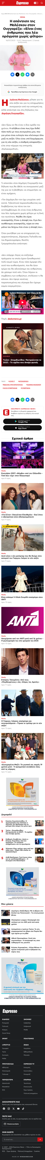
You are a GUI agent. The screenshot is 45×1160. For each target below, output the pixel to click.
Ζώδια (26, 1045)
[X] (13, 1108)
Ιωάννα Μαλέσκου (19, 99)
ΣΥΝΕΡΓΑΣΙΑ (26, 388)
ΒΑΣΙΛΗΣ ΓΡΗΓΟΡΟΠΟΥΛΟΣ (13, 385)
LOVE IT (12, 381)
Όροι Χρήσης (28, 1090)
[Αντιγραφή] (33, 74)
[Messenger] (27, 74)
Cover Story (6, 1033)
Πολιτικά (5, 1074)
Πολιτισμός (29, 1039)
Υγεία (4, 1052)
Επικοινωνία (28, 1087)
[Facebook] (12, 74)
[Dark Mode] (36, 3)
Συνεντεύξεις (28, 1071)
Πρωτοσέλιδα (8, 1064)
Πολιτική (5, 1026)
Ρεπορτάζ (5, 1023)
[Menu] (3, 3)
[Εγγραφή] (40, 1139)
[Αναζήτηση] (42, 3)
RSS (3, 1090)
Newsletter (6, 1087)
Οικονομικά (6, 1071)
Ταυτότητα (27, 1083)
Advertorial (6, 1083)
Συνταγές (5, 1055)
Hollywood (27, 1026)
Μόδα (4, 1058)
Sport (4, 1039)
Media (26, 1030)
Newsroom (26, 40)
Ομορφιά (5, 1048)
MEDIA (22, 17)
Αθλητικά (5, 1067)
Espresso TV (29, 1064)
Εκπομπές (27, 1067)
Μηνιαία (26, 1055)
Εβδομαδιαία (28, 1052)
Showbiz (27, 1019)
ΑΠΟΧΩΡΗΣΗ (23, 381)
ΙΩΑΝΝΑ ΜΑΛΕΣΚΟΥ (34, 385)
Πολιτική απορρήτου (31, 1093)
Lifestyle (6, 1045)
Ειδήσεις (5, 1019)
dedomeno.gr (15, 318)
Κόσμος (4, 1030)
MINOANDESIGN (26, 1156)
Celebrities (27, 1023)
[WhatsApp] (22, 74)
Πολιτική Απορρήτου (25, 1151)
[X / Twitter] (17, 74)
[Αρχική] (10, 1011)
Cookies (37, 1151)
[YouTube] (18, 1108)
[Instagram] (8, 1108)
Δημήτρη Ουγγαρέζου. (13, 113)
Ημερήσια (27, 1048)
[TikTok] (23, 1108)
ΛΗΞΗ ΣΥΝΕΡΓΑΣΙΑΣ (10, 388)
